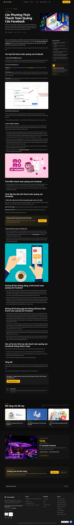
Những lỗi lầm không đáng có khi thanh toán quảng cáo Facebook (60, 52)
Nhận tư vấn (42, 220)
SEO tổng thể (59, 508)
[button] (70, 521)
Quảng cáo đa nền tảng (44, 451)
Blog (49, 1)
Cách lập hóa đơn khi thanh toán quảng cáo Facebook (60, 49)
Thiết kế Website (60, 512)
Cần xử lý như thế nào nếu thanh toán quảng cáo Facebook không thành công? (60, 58)
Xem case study (44, 455)
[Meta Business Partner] (11, 514)
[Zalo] (8, 518)
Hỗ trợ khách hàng (43, 1)
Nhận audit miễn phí (12, 381)
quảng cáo (31, 67)
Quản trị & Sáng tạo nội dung (54, 451)
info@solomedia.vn (30, 503)
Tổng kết (55, 60)
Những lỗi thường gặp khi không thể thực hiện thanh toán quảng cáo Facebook (61, 55)
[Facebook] (5, 518)
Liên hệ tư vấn (66, 1)
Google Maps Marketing (61, 502)
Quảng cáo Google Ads (61, 500)
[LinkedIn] (11, 518)
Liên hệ (44, 506)
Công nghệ (15, 8)
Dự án (37, 1)
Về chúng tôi (26, 1)
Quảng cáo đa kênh (60, 498)
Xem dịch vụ (55, 73)
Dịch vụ (31, 1)
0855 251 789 (29, 501)
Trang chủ (6, 8)
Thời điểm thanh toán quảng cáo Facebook (59, 46)
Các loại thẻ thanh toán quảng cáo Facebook (59, 43)
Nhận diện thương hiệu (61, 514)
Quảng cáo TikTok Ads (61, 506)
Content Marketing (60, 510)
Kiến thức (10, 8)
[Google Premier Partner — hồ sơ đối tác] (6, 514)
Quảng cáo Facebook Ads (62, 504)
